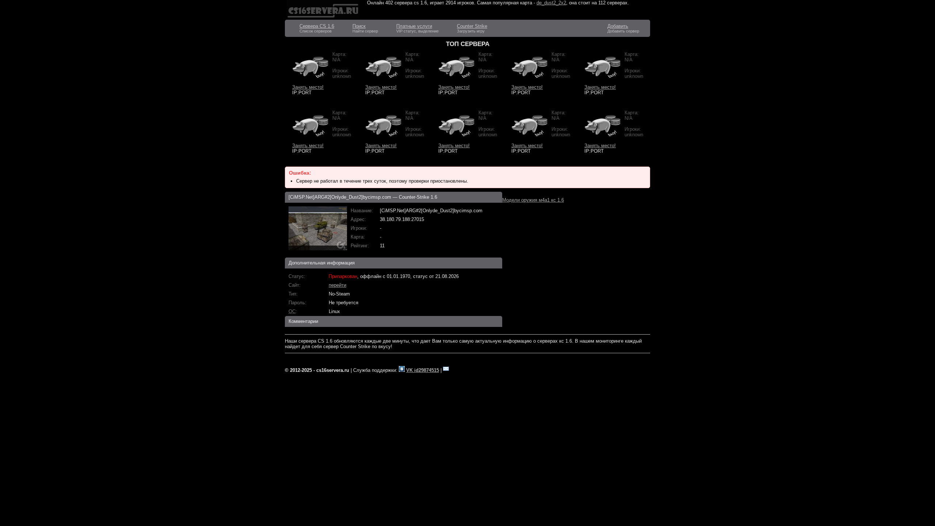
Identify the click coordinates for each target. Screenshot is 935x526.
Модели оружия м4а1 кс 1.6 (533, 200)
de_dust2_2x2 (551, 2)
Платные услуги (414, 26)
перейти (337, 285)
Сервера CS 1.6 (316, 26)
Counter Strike (472, 26)
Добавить (617, 26)
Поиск (359, 26)
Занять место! (308, 87)
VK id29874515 (422, 370)
